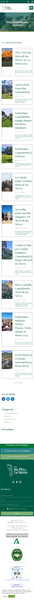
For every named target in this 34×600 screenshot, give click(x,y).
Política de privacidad (20, 509)
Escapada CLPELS (10, 419)
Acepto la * (17, 509)
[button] (31, 8)
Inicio (3, 43)
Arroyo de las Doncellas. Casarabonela (22, 88)
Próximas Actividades (17, 445)
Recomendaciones (17, 457)
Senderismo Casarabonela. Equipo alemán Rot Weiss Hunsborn (23, 120)
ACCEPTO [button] (11, 596)
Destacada (7, 416)
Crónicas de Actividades (17, 451)
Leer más (4, 596)
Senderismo (8, 422)
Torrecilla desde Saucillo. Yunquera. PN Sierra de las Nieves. (23, 217)
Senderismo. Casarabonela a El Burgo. (23, 152)
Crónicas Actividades (11, 413)
